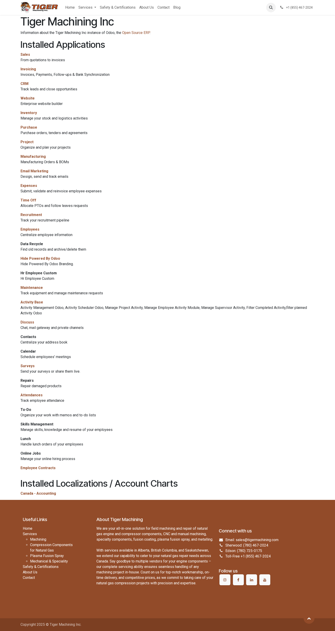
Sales (25, 54)
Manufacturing (33, 156)
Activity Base (32, 302)
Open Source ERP (136, 33)
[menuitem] (70, 7)
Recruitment (31, 215)
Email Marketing (34, 171)
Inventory (29, 113)
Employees (30, 229)
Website (28, 98)
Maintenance (32, 287)
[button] (271, 7)
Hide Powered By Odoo (40, 258)
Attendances (32, 395)
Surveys (28, 366)
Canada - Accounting (38, 493)
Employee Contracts (38, 468)
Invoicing (28, 69)
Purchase (29, 127)
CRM (24, 83)
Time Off (28, 200)
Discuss (27, 322)
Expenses (29, 185)
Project (27, 142)
